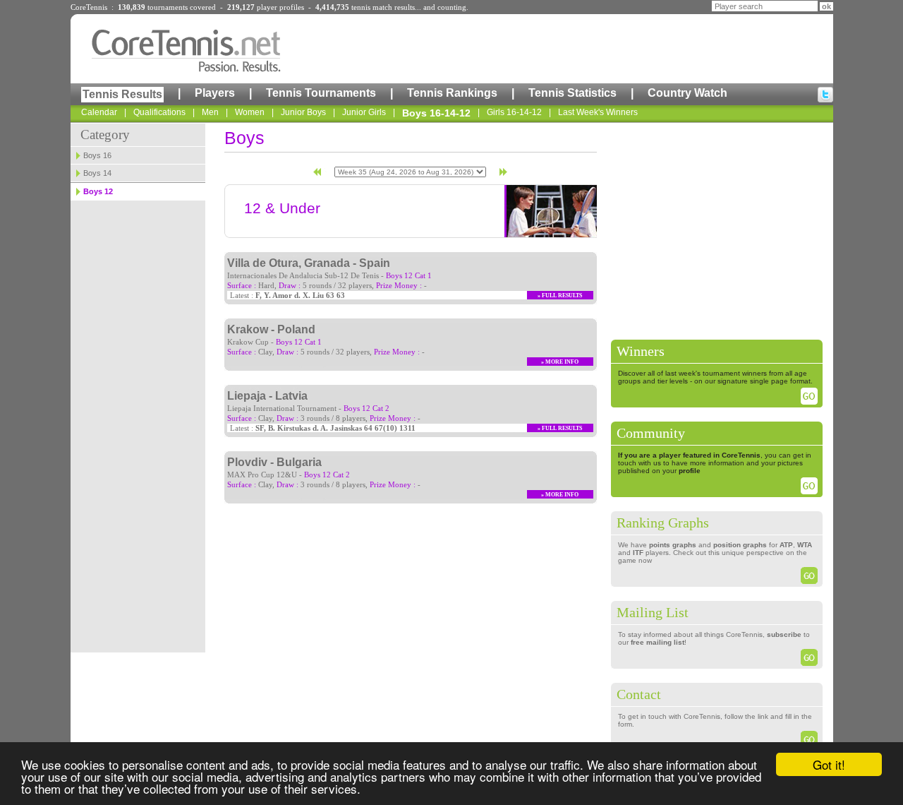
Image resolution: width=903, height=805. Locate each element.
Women (250, 112)
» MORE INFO (559, 362)
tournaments (167, 7)
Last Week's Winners (598, 112)
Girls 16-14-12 (514, 112)
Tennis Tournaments (321, 93)
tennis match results (383, 7)
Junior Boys (303, 112)
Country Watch (687, 93)
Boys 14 (97, 173)
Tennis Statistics (572, 93)
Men (210, 112)
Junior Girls (364, 112)
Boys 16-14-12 (436, 113)
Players (215, 93)
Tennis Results (122, 94)
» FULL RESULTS (560, 295)
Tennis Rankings (452, 93)
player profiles (280, 7)
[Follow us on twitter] (825, 94)
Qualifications (159, 112)
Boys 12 (98, 191)
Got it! (829, 764)
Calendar (99, 112)
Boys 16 (97, 155)
